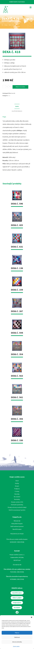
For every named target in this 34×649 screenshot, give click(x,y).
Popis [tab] (17, 106)
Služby (17, 483)
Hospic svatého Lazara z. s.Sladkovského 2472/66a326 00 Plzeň (17, 557)
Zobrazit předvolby (17, 642)
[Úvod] (2, 25)
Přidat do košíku (20, 86)
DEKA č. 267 (17, 311)
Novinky (17, 494)
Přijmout (17, 633)
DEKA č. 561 (17, 397)
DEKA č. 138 (17, 268)
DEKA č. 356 (17, 418)
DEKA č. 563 (17, 375)
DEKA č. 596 (17, 203)
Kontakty (17, 499)
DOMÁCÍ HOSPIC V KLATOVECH (17, 2)
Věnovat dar (17, 521)
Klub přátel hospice (17, 523)
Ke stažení (17, 496)
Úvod (17, 481)
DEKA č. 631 (17, 246)
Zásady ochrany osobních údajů (17, 507)
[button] (31, 617)
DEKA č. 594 (17, 332)
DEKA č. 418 (11, 25)
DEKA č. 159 (17, 289)
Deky (9, 95)
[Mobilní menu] (30, 7)
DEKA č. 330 (17, 440)
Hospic (17, 486)
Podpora (17, 488)
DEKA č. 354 (17, 354)
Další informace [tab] (17, 111)
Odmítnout (17, 637)
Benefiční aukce (17, 529)
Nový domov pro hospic (17, 533)
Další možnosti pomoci (17, 526)
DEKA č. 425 (17, 225)
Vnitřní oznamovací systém (17, 510)
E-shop (17, 491)
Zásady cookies (16, 646)
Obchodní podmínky (17, 504)
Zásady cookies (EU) (17, 502)
